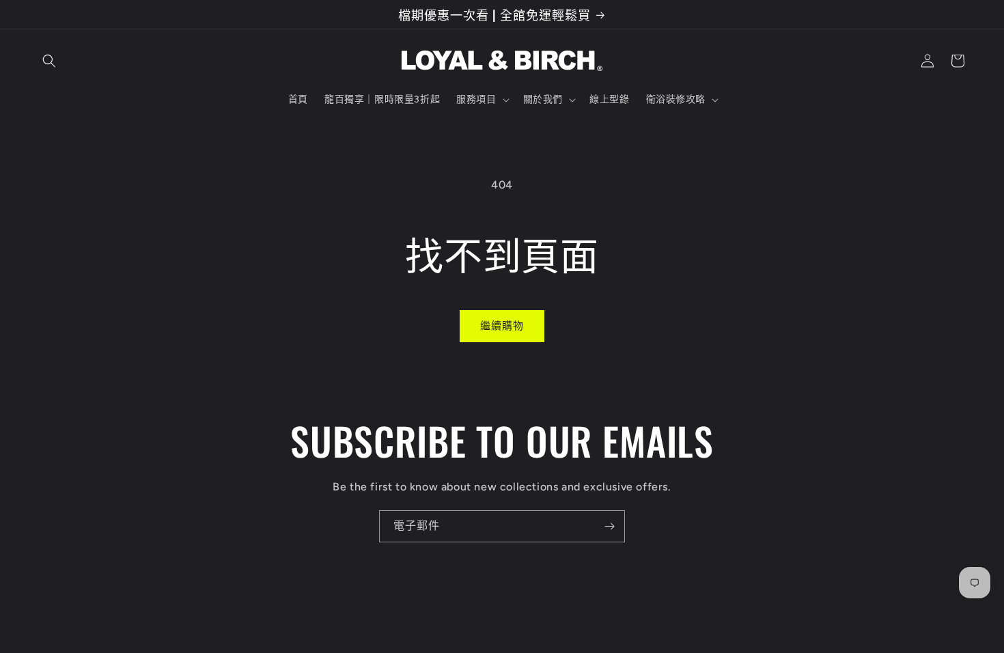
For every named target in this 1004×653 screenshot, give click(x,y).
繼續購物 (502, 326)
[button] (49, 61)
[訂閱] (609, 526)
